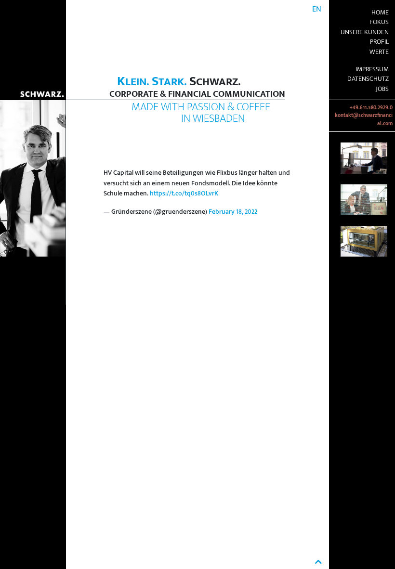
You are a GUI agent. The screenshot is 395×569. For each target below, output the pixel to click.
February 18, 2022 (233, 212)
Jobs (382, 89)
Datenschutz (368, 79)
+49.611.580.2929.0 (371, 107)
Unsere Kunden (365, 32)
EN (316, 9)
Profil (379, 42)
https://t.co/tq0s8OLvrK (184, 193)
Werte (379, 52)
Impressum (372, 69)
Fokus (379, 22)
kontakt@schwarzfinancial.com (364, 119)
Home (380, 12)
